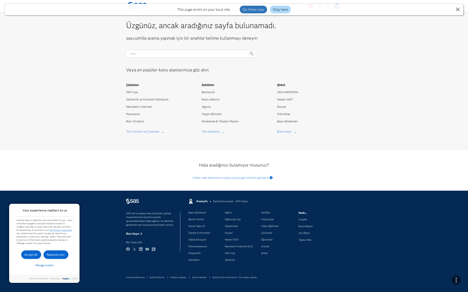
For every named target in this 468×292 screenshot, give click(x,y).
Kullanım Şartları (178, 277)
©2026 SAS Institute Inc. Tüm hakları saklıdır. (234, 277)
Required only (56, 254)
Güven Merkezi (199, 277)
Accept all (30, 254)
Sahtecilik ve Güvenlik (140, 99)
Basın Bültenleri (287, 121)
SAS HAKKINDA (287, 92)
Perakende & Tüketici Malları (220, 121)
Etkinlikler (283, 114)
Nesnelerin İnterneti (139, 106)
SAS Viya (132, 92)
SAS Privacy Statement (60, 230)
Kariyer (281, 106)
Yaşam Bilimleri (212, 114)
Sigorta (206, 106)
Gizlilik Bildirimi (157, 277)
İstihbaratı (162, 99)
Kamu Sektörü (211, 99)
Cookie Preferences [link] (135, 277)
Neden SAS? (285, 99)
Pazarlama (133, 114)
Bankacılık (208, 92)
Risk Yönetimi (135, 121)
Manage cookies (44, 265)
